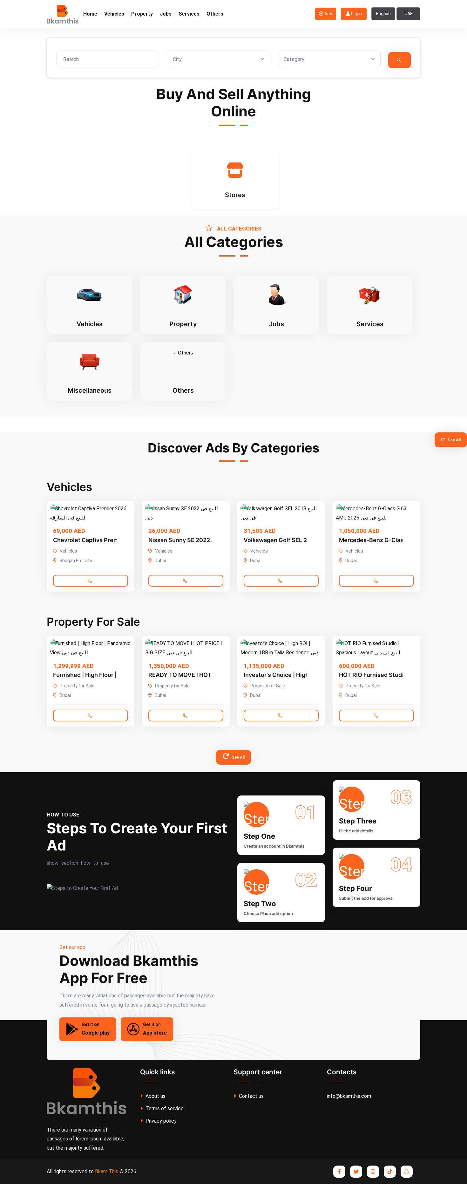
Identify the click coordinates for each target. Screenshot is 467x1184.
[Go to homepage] (62, 14)
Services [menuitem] (189, 14)
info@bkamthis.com (349, 1096)
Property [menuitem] (142, 14)
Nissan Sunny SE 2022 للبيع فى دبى (194, 540)
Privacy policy (160, 1121)
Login (356, 13)
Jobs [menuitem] (166, 14)
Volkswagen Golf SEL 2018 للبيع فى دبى (296, 540)
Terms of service (164, 1108)
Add (327, 13)
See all (454, 439)
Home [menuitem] (90, 14)
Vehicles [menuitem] (114, 14)
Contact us (251, 1096)
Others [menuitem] (214, 14)
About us (155, 1096)
